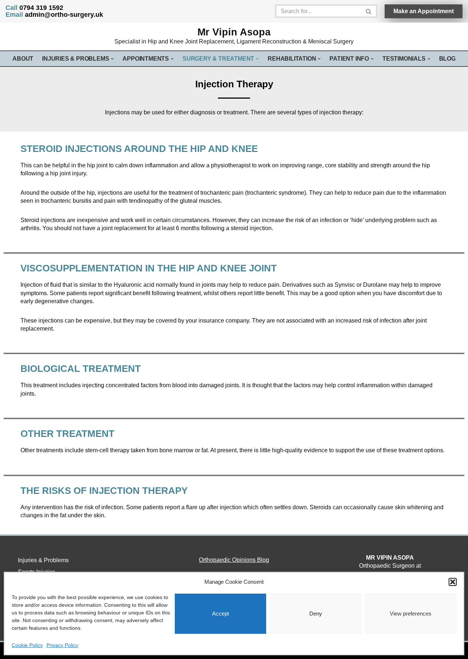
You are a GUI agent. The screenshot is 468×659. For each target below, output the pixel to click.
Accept (220, 613)
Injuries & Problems (43, 560)
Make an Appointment (423, 11)
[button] (452, 582)
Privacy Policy (62, 645)
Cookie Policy (27, 645)
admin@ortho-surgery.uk (54, 14)
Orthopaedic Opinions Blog (234, 560)
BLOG (447, 59)
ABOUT (22, 59)
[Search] (369, 11)
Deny (315, 613)
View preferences (410, 613)
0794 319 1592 (34, 7)
